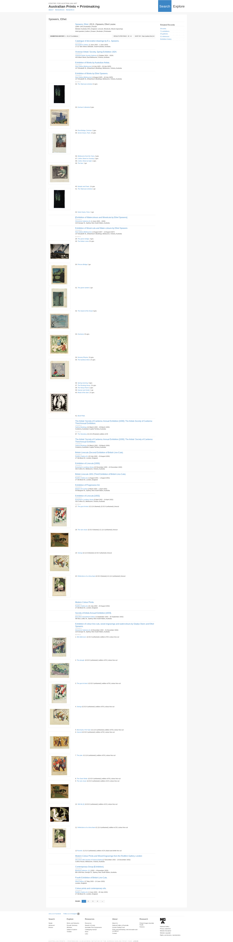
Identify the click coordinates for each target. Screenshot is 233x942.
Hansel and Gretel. (84, 390)
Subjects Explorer (72, 929)
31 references (164, 36)
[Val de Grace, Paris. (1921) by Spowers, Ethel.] (59, 143)
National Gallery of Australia (120, 925)
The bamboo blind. (84, 360)
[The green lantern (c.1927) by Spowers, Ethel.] (59, 298)
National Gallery (164, 926)
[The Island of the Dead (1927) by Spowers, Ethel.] (59, 321)
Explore (179, 6)
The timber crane (83, 241)
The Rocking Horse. (84, 385)
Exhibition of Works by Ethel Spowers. (91, 73)
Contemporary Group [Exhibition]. (89, 867)
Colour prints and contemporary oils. (90, 888)
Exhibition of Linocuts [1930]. (87, 463)
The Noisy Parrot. (83, 388)
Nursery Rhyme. (83, 357)
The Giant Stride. (82, 778)
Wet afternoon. (81, 637)
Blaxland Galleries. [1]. (82, 870)
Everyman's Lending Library (84, 467)
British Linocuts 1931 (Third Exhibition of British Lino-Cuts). (100, 474)
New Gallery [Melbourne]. (83, 66)
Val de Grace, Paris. (84, 133)
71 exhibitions (164, 31)
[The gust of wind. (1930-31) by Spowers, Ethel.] (59, 517)
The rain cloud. (82, 530)
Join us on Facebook (55, 913)
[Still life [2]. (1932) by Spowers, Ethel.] (59, 814)
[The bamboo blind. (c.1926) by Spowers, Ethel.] (59, 370)
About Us (115, 923)
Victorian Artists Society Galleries (86, 55)
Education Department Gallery (85, 617)
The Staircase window (85, 84)
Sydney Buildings (81, 427)
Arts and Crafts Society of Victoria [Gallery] (89, 860)
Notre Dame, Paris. (84, 212)
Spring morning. (83, 383)
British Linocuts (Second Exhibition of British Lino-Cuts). (99, 452)
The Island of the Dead (85, 311)
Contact (114, 933)
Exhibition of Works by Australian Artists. (92, 63)
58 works (163, 29)
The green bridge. (83, 239)
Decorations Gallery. (82, 45)
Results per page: (120, 36)
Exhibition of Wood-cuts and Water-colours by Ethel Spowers (101, 228)
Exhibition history (165, 39)
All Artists (69, 927)
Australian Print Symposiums (93, 927)
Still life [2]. (81, 804)
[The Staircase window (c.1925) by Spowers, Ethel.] (59, 94)
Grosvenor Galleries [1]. (83, 221)
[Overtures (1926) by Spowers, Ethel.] (59, 344)
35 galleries (164, 34)
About (51, 10)
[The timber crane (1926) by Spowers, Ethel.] (59, 251)
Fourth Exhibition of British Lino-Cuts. (91, 878)
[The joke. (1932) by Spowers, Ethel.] (59, 766)
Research (70, 10)
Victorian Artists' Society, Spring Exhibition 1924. (96, 52)
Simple (50, 923)
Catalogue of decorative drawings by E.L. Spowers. (97, 41)
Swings (80, 553)
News (86, 931)
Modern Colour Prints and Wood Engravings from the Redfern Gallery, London (108, 856)
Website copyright (165, 933)
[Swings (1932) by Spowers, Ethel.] (59, 563)
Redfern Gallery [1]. (81, 456)
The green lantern (83, 288)
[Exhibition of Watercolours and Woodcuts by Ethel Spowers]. (101, 217)
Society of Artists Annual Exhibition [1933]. (93, 613)
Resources (59, 10)
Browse (51, 927)
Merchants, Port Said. (84, 730)
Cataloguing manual (90, 929)
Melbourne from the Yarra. (86, 156)
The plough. (81, 660)
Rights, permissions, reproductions (170, 935)
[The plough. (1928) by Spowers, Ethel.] (59, 670)
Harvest (79, 732)
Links (86, 934)
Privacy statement (165, 928)
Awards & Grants (90, 925)
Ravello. (80, 851)
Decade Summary (72, 925)
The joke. (80, 755)
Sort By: (138, 36)
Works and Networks (73, 923)
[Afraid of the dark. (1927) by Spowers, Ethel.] (59, 403)
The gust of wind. (83, 506)
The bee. (80, 163)
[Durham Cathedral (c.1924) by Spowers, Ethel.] (59, 117)
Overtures (81, 334)
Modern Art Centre (81, 489)
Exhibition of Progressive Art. (87, 485)
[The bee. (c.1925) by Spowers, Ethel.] (59, 173)
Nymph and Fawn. (84, 186)
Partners (142, 927)
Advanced (51, 925)
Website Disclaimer (165, 930)
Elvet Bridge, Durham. (85, 130)
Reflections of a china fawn (86, 576)
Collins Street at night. (85, 161)
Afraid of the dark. (83, 392)
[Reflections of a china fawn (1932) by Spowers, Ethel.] (59, 586)
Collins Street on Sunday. (86, 158)
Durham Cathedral (84, 107)
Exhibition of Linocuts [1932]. (87, 496)
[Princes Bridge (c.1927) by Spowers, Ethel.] (59, 275)
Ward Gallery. (79, 881)
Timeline (69, 931)
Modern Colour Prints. (84, 602)
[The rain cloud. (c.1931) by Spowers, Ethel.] (59, 540)
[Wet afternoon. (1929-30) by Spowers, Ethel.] (59, 647)
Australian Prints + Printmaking (74, 6)
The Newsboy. (82, 434)
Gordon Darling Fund (118, 927)
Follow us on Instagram (70, 913)
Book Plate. (81, 416)
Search (164, 6)
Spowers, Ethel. (82, 24)
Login (135, 941)
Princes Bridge (82, 264)
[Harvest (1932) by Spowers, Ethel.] (59, 742)
